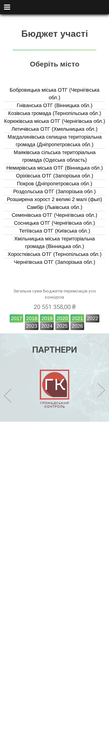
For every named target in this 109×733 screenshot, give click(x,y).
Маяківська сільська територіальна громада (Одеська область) (55, 156)
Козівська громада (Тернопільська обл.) (54, 113)
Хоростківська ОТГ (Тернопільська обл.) (55, 254)
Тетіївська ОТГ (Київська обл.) (54, 231)
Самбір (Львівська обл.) (54, 207)
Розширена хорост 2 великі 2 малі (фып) (54, 199)
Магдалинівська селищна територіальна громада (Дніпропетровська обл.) (55, 140)
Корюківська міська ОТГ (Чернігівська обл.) (54, 121)
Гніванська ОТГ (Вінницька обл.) (55, 105)
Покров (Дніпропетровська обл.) (54, 183)
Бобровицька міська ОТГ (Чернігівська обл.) (54, 93)
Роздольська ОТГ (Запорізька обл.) (54, 191)
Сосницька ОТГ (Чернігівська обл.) (54, 223)
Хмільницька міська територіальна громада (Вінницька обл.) (54, 242)
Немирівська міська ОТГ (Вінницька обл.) (54, 168)
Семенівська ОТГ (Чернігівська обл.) (54, 215)
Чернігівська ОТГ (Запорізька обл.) (54, 262)
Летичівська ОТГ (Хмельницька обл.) (54, 129)
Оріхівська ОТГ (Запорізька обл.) (54, 175)
